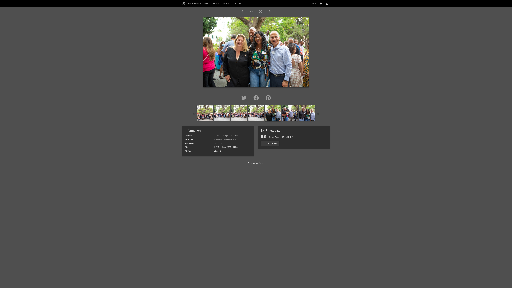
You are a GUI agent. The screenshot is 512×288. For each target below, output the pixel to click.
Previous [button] (194, 114)
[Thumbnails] (251, 11)
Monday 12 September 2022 (225, 139)
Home (183, 3)
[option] (204, 113)
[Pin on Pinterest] (268, 97)
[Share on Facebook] (257, 97)
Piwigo (261, 162)
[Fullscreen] (260, 11)
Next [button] (317, 114)
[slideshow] (321, 3)
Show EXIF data (270, 143)
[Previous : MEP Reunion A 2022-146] (242, 11)
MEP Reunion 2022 (199, 3)
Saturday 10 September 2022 (226, 135)
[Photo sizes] (314, 3)
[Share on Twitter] (245, 97)
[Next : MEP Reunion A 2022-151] (269, 11)
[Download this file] (327, 3)
